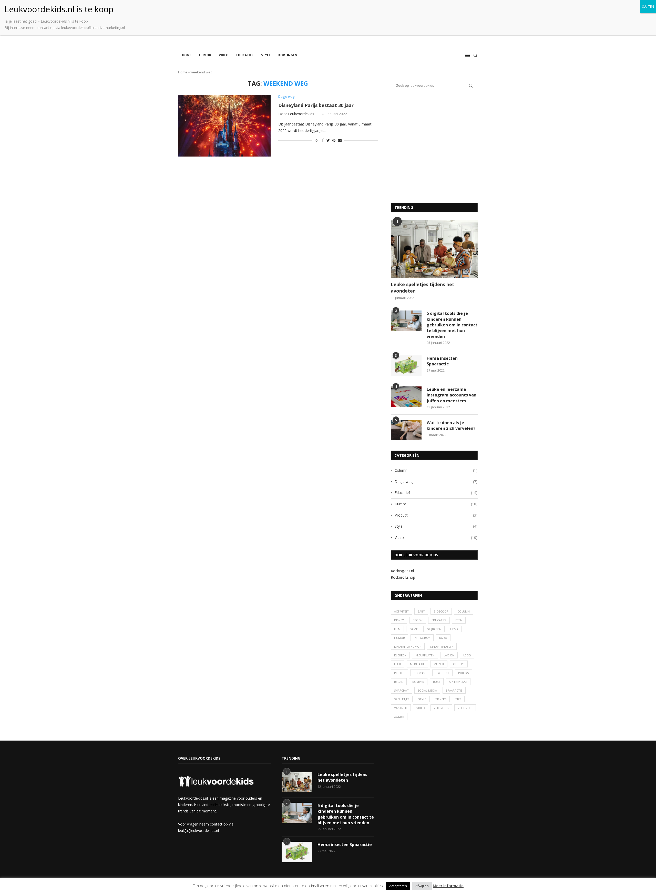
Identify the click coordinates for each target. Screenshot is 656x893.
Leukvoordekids (301, 113)
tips (458, 699)
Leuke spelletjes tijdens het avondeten (422, 287)
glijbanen (434, 629)
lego (467, 655)
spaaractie (454, 690)
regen (398, 682)
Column (436, 470)
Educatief (244, 55)
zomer (399, 717)
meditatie (417, 664)
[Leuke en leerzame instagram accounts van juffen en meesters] (406, 396)
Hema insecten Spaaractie (442, 361)
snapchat (401, 690)
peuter (399, 673)
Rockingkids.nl (402, 570)
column (463, 611)
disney (399, 620)
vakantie (400, 708)
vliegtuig (441, 708)
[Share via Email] (340, 140)
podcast (420, 673)
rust (436, 682)
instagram (422, 638)
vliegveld (465, 708)
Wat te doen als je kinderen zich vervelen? (451, 425)
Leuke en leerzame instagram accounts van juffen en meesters (451, 395)
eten (458, 620)
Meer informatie (448, 885)
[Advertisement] (434, 150)
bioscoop (441, 611)
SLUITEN (648, 6)
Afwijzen (422, 886)
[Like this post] (316, 140)
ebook (418, 620)
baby (421, 611)
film (397, 629)
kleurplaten (425, 655)
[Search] (475, 55)
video (420, 708)
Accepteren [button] (398, 886)
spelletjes (401, 699)
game (413, 629)
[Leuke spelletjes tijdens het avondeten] (434, 249)
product (442, 673)
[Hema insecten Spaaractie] (406, 365)
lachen (449, 655)
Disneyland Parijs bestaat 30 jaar (316, 105)
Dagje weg (436, 481)
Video (224, 55)
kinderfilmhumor (407, 646)
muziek (439, 664)
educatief (439, 620)
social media (427, 690)
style (422, 699)
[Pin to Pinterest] (333, 140)
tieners (440, 699)
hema (454, 629)
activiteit (401, 611)
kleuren (400, 655)
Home (186, 55)
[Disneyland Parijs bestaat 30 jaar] (224, 125)
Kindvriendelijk (441, 646)
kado (443, 638)
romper (418, 682)
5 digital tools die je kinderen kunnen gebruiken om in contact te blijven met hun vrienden (452, 324)
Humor (205, 55)
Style (266, 55)
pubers (463, 673)
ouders (458, 664)
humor (399, 638)
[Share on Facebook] (323, 140)
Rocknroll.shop (403, 577)
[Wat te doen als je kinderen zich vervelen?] (406, 430)
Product (436, 515)
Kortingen (287, 55)
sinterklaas (458, 682)
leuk (397, 664)
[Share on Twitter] (328, 140)
